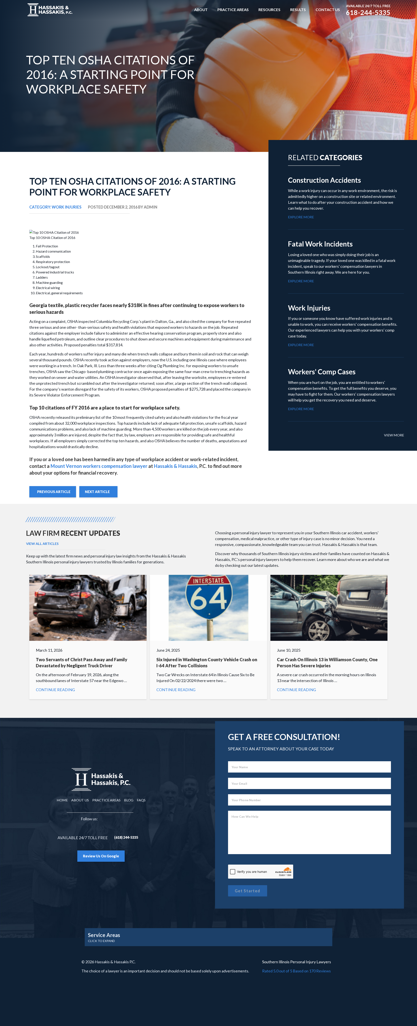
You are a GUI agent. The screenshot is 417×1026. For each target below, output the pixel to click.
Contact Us (328, 9)
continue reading (342, 197)
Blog (128, 800)
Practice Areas (233, 9)
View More (394, 435)
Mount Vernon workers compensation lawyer (98, 466)
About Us (80, 800)
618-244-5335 (368, 12)
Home (62, 800)
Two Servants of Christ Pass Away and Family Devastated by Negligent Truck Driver (88, 637)
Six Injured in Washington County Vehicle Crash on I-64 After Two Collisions (208, 637)
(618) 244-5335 (126, 837)
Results (298, 9)
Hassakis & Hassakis (175, 466)
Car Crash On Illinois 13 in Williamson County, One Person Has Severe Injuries (329, 637)
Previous (53, 492)
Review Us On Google (101, 856)
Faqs (141, 800)
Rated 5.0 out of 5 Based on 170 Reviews (296, 970)
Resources (269, 9)
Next (97, 492)
